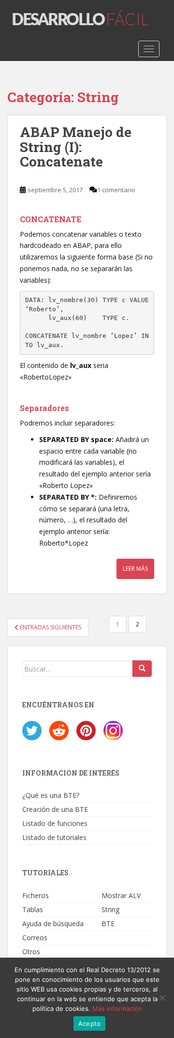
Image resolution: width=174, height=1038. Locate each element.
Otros (31, 951)
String (110, 909)
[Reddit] (59, 729)
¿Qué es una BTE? (50, 795)
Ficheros (35, 895)
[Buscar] (142, 668)
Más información (117, 1008)
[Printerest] (86, 729)
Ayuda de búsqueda (53, 923)
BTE (108, 923)
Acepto (89, 1023)
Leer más (135, 569)
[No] (162, 998)
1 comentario (116, 189)
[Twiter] (32, 729)
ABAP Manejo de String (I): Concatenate (75, 147)
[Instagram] (113, 729)
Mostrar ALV (121, 895)
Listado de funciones (54, 823)
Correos (34, 937)
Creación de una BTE (55, 809)
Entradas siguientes (49, 627)
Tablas (32, 909)
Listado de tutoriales (54, 837)
